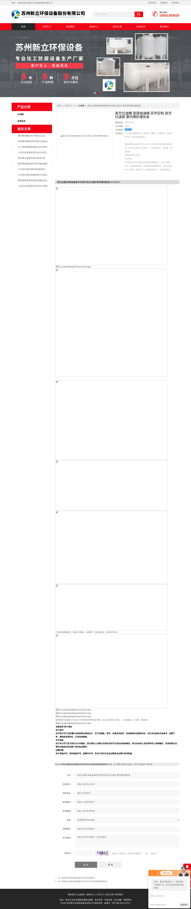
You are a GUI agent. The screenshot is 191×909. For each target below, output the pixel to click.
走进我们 (70, 26)
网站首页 (72, 895)
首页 (23, 26)
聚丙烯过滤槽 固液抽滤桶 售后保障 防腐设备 (78, 878)
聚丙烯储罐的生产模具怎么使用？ (31, 137)
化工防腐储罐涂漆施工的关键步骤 (32, 148)
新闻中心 (93, 26)
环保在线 (108, 900)
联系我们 (175, 3)
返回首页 (152, 3)
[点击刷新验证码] (102, 853)
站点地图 (118, 900)
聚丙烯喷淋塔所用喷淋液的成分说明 (32, 182)
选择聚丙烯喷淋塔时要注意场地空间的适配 (32, 143)
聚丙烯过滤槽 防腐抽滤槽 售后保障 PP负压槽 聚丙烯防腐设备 (84, 881)
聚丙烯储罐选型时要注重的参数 (32, 164)
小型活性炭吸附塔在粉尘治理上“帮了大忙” (32, 154)
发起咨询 (184, 905)
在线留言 (164, 3)
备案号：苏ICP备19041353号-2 (117, 903)
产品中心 (46, 26)
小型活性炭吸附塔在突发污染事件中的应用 (32, 187)
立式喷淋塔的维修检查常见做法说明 (32, 176)
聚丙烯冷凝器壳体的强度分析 (31, 158)
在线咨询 (140, 26)
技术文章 (117, 26)
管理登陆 (127, 900)
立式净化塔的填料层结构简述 (31, 169)
